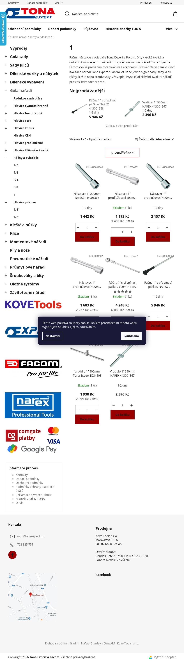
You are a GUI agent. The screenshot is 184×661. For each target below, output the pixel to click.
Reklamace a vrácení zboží (33, 495)
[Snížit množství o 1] (78, 227)
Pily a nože (20, 250)
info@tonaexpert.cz (30, 536)
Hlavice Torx (22, 121)
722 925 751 (25, 544)
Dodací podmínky (37, 2)
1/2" (16, 217)
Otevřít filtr (122, 153)
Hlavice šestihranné (28, 113)
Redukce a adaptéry (28, 98)
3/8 (16, 187)
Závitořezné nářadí (27, 292)
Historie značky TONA (30, 499)
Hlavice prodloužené (28, 143)
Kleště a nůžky (23, 224)
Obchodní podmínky (29, 483)
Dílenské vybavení (27, 82)
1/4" (16, 210)
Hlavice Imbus (24, 128)
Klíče (14, 233)
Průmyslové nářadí (27, 267)
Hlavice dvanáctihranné (31, 106)
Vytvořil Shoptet (165, 657)
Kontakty (13, 2)
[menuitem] (24, 29)
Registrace (166, 2)
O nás (19, 503)
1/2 (16, 165)
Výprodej (18, 48)
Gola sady (19, 56)
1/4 (16, 172)
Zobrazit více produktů (121, 126)
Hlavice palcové (25, 202)
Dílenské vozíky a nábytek (34, 73)
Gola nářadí (21, 90)
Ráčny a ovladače (26, 158)
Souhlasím (131, 336)
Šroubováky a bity (27, 275)
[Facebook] (12, 555)
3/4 (16, 180)
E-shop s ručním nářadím (62, 643)
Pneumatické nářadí (29, 258)
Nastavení (52, 336)
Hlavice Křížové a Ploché (31, 150)
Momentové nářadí (28, 241)
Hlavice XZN (22, 135)
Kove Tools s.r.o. (128, 643)
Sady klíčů (19, 65)
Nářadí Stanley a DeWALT (98, 643)
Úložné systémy (24, 284)
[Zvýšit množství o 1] (96, 227)
